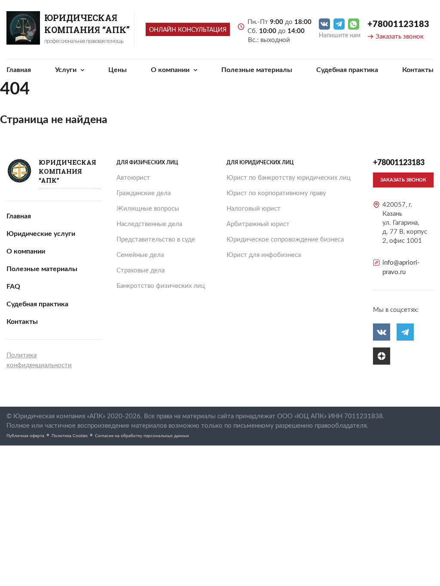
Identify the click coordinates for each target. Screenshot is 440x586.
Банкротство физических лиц (160, 286)
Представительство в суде (155, 239)
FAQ (13, 286)
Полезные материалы (256, 69)
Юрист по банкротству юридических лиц (288, 178)
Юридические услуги (40, 233)
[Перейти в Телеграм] (339, 24)
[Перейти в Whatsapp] (353, 24)
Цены (117, 69)
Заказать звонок (400, 36)
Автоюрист (133, 178)
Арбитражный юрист (258, 224)
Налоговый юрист (253, 208)
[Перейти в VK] (324, 24)
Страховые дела (140, 270)
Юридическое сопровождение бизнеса (285, 239)
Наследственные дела (149, 224)
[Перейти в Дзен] (381, 356)
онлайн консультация (187, 30)
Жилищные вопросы (147, 208)
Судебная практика (347, 69)
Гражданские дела (143, 193)
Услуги (66, 69)
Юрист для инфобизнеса (263, 255)
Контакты (418, 69)
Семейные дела (140, 255)
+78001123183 (398, 24)
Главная (18, 69)
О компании (171, 69)
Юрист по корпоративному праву (276, 193)
